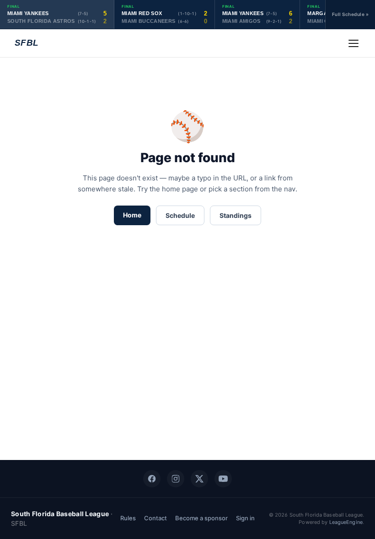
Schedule (180, 215)
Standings (236, 215)
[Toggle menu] (353, 43)
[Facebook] (152, 478)
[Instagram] (175, 478)
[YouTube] (223, 478)
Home (132, 215)
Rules (128, 518)
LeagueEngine (346, 522)
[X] (199, 478)
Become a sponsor (201, 518)
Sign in (245, 518)
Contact (155, 518)
